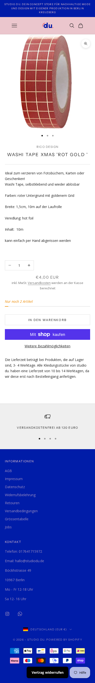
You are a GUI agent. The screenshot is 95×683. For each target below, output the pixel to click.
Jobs (8, 527)
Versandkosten (39, 283)
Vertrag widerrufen (48, 672)
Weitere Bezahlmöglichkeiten (47, 346)
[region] (47, 422)
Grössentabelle (16, 519)
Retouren (12, 503)
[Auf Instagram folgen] (7, 613)
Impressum (14, 478)
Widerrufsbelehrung (20, 495)
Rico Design (48, 147)
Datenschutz (15, 486)
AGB (8, 470)
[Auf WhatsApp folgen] (20, 613)
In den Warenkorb (47, 320)
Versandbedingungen (21, 511)
